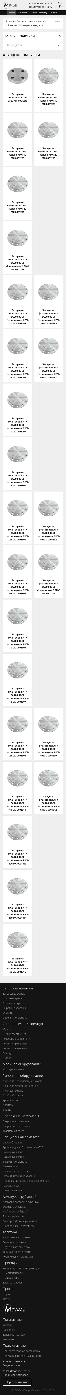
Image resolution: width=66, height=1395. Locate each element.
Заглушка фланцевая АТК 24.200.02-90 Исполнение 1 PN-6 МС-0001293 (17, 262)
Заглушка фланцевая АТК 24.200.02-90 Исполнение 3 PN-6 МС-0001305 (48, 587)
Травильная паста (13, 1131)
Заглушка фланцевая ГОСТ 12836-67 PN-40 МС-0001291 (17, 207)
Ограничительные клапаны (19, 1176)
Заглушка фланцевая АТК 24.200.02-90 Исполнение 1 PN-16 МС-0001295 (48, 316)
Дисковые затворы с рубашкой (21, 1202)
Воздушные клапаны (15, 1161)
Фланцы (12, 25)
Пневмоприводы (13, 1273)
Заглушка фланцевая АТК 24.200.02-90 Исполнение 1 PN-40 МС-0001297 (48, 371)
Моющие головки (13, 1069)
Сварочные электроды (16, 1126)
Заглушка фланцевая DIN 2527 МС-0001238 (17, 97)
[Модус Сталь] (14, 1312)
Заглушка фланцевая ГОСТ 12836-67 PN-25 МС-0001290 (48, 153)
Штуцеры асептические (17, 1247)
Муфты (7, 1029)
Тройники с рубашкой (15, 1211)
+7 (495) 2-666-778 (40, 3)
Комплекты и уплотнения (18, 1256)
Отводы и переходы (15, 1242)
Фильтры (8, 1012)
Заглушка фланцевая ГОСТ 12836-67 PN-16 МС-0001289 (17, 153)
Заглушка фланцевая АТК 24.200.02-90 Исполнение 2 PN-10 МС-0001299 (17, 425)
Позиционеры (11, 1277)
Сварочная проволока (16, 1121)
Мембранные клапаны (16, 1237)
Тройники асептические (17, 1251)
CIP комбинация (12, 1142)
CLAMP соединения (14, 1034)
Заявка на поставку (38, 12)
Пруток (7, 1294)
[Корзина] (60, 6)
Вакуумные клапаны (14, 1152)
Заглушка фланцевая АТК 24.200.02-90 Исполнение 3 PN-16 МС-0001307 (17, 695)
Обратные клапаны (14, 1008)
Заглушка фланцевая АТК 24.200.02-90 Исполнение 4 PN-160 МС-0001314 (17, 911)
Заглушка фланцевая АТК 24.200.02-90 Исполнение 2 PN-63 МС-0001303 (17, 587)
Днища (7, 1109)
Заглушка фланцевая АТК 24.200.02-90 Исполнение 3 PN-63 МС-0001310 (17, 803)
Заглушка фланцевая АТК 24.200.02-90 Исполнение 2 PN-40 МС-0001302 (48, 533)
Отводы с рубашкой (14, 1206)
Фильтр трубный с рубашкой (20, 1221)
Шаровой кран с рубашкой (18, 1226)
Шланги (7, 1058)
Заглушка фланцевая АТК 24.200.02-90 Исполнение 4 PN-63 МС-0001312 (48, 803)
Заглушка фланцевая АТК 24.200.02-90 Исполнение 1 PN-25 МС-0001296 (17, 371)
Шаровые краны (12, 998)
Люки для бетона (13, 1090)
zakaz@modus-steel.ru (40, 6)
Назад (57, 21)
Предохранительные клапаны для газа (26, 1180)
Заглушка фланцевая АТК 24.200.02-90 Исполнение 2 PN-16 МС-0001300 (17, 479)
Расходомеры (11, 1185)
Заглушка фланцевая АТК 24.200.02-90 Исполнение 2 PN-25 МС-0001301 (17, 533)
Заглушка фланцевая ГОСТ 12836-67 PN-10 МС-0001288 (48, 99)
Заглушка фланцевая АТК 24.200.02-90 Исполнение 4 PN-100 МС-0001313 (17, 857)
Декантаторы (10, 1166)
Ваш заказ (22, 12)
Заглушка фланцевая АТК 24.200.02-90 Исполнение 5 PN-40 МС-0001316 (17, 965)
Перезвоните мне (17, 1382)
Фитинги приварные (15, 1043)
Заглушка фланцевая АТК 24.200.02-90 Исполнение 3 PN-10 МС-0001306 (17, 641)
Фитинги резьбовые (15, 1048)
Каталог (10, 21)
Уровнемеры (10, 1100)
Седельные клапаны (15, 1017)
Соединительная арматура (31, 21)
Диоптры (8, 1105)
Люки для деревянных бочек (20, 1086)
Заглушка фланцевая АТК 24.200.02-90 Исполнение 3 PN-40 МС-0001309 (48, 749)
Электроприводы (13, 1282)
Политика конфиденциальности (22, 1355)
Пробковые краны (13, 1003)
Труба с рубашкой (13, 1216)
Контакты (54, 12)
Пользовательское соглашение (22, 1351)
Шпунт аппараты (13, 1190)
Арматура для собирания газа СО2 (23, 1147)
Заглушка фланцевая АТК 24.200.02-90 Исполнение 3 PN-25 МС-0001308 (17, 749)
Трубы (6, 1299)
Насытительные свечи (16, 1171)
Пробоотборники (13, 1095)
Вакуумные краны (13, 1157)
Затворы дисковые (14, 993)
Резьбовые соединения (17, 1038)
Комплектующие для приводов (21, 1268)
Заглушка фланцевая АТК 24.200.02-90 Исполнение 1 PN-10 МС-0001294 (17, 316)
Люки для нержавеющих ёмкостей (23, 1081)
